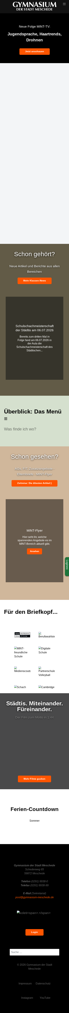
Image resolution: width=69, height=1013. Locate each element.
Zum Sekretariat (23, 123)
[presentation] (10, 38)
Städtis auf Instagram (26, 207)
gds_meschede (23, 230)
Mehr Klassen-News (34, 280)
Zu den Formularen (25, 174)
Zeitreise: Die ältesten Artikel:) (34, 483)
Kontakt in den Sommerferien (31, 89)
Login (34, 932)
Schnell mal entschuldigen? (30, 156)
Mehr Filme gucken (34, 778)
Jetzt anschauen (34, 51)
